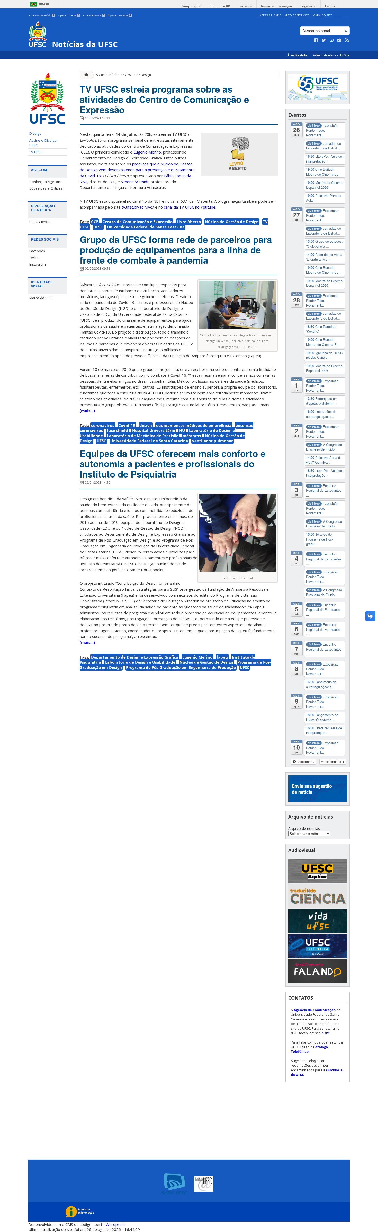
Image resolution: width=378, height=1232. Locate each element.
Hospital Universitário (153, 430)
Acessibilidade (270, 15)
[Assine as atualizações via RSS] (347, 40)
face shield (117, 430)
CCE (94, 221)
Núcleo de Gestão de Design (232, 221)
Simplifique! (191, 6)
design (145, 425)
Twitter (34, 257)
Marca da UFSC (41, 297)
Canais (330, 6)
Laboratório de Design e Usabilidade (140, 662)
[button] (303, 761)
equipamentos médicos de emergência (193, 425)
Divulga (35, 133)
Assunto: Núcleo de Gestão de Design (123, 75)
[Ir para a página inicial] (85, 75)
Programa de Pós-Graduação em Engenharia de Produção (181, 667)
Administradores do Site (331, 55)
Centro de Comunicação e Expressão (137, 221)
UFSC (98, 226)
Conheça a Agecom (45, 181)
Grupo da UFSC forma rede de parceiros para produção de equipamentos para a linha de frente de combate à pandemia (176, 249)
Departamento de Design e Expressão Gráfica (134, 657)
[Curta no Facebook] (316, 40)
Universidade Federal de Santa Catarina (146, 226)
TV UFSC (36, 152)
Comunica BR (220, 6)
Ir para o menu (68, 15)
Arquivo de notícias (304, 828)
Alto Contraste (296, 15)
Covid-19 (126, 425)
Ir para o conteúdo (41, 15)
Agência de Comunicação (315, 1010)
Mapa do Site (322, 15)
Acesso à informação (276, 6)
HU (182, 430)
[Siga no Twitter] (324, 40)
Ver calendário (331, 761)
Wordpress (116, 1224)
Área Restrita (297, 55)
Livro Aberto (189, 221)
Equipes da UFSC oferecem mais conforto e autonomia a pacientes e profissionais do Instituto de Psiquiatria (172, 463)
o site (325, 1033)
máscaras (192, 435)
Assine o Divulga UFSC (43, 142)
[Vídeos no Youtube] (332, 40)
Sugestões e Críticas (45, 188)
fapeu (222, 657)
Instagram (37, 264)
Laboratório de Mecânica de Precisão (142, 435)
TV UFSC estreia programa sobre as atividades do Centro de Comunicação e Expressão (164, 99)
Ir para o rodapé (119, 15)
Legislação (308, 6)
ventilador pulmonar (212, 440)
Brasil (44, 4)
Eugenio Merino (197, 657)
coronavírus (102, 425)
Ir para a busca (93, 15)
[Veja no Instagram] (339, 40)
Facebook (37, 251)
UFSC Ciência (39, 221)
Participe (245, 6)
